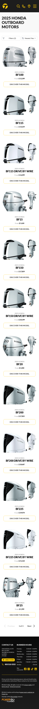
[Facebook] (25, 669)
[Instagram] (28, 669)
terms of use (5, 686)
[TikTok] (32, 669)
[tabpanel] (27, 656)
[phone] (24, 6)
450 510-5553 (10, 664)
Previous (11, 626)
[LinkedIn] (35, 669)
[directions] (29, 6)
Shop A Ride (14, 696)
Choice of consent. (15, 686)
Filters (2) (12, 38)
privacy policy (28, 685)
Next (29, 626)
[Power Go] (19, 700)
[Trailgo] (5, 6)
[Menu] (34, 6)
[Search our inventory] (18, 6)
